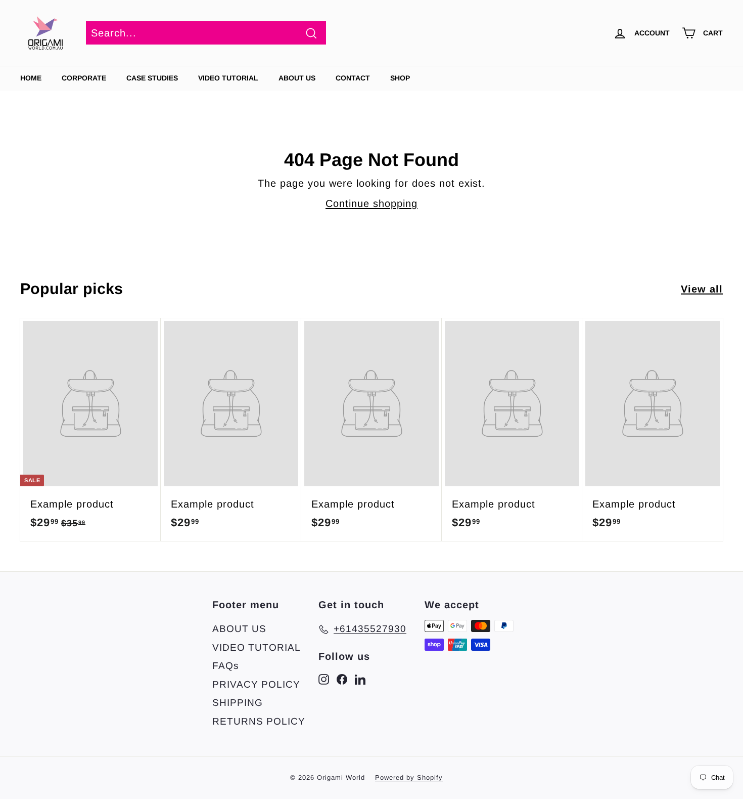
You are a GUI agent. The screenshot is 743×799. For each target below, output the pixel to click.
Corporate (84, 78)
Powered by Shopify (409, 777)
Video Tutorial (228, 78)
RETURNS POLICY (258, 721)
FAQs (225, 665)
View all (702, 289)
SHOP (400, 78)
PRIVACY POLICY (256, 684)
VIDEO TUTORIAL (256, 647)
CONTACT (353, 78)
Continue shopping (371, 203)
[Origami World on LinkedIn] (360, 678)
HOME (30, 78)
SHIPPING (237, 702)
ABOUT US (296, 78)
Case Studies (152, 78)
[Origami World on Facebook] (342, 678)
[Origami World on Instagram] (323, 678)
